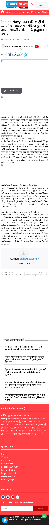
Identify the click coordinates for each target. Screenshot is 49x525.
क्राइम (37, 12)
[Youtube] (37, 46)
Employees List (8, 473)
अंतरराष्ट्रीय (10, 12)
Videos (4, 457)
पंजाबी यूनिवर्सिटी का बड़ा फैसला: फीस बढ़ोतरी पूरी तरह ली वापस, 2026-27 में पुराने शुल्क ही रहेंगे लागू (24, 359)
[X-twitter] (8, 497)
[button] (10, 55)
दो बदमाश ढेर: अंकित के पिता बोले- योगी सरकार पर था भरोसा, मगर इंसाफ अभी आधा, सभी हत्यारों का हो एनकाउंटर (25, 385)
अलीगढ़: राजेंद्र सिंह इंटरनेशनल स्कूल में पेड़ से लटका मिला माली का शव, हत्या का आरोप (23, 348)
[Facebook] (41, 46)
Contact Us (7, 463)
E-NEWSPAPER (8, 476)
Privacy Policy (8, 470)
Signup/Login (8, 479)
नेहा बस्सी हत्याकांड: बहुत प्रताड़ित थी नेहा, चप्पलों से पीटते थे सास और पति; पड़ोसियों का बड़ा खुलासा (25, 372)
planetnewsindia (29, 258)
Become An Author (10, 466)
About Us (5, 460)
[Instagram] (17, 497)
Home (4, 454)
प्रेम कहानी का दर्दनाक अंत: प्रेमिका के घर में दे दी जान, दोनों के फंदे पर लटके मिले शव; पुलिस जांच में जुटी (25, 397)
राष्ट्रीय (19, 12)
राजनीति (29, 12)
